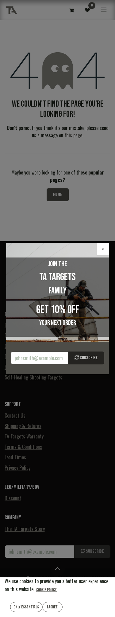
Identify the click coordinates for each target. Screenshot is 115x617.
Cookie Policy (46, 589)
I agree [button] (52, 607)
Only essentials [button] (26, 607)
